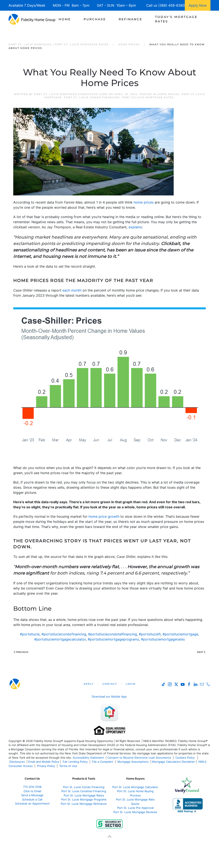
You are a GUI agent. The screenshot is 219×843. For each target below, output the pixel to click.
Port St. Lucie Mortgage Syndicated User (70, 94)
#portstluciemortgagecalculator (60, 639)
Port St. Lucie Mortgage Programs (84, 799)
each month (71, 290)
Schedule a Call (32, 799)
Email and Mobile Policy (43, 761)
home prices (144, 202)
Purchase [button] (95, 19)
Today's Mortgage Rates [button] (176, 19)
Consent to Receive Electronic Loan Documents (139, 757)
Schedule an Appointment (32, 803)
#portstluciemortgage (180, 634)
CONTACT (109, 683)
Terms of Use (68, 766)
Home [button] (65, 19)
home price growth (104, 516)
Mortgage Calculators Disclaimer (173, 761)
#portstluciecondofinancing (63, 634)
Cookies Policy (185, 757)
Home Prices (168, 94)
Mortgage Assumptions (133, 761)
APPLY (89, 683)
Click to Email (32, 791)
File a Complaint (103, 761)
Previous (22, 652)
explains (135, 227)
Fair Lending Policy (75, 761)
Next (200, 652)
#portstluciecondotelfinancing (112, 634)
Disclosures (17, 761)
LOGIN (131, 683)
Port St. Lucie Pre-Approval (135, 807)
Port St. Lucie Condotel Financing (83, 791)
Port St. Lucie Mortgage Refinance (84, 803)
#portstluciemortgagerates (163, 639)
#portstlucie (30, 634)
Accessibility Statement (88, 757)
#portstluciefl (150, 634)
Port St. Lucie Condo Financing (92, 97)
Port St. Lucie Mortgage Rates (84, 795)
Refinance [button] (130, 19)
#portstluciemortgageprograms (113, 639)
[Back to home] (32, 19)
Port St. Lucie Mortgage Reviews (135, 812)
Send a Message (32, 795)
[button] (109, 836)
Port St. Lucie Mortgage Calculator (135, 787)
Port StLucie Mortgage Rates (148, 97)
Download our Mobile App (109, 696)
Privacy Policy (46, 766)
